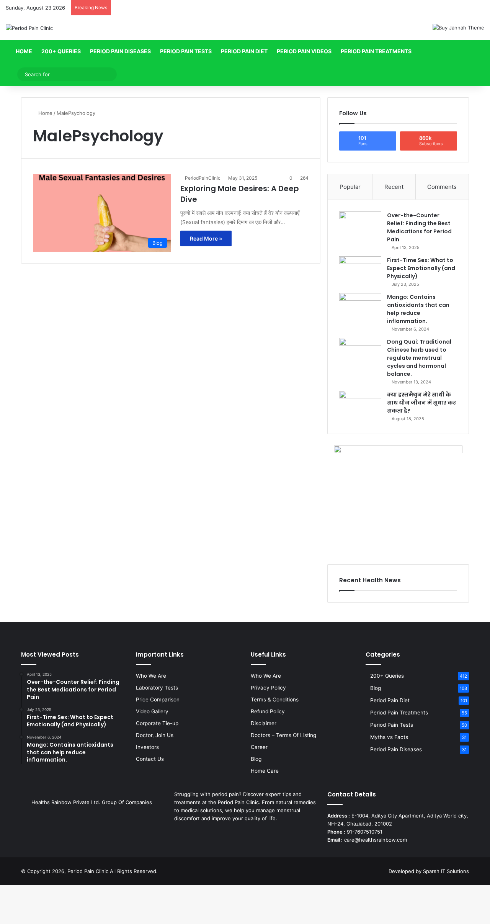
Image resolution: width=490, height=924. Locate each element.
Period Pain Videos (304, 51)
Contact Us (150, 759)
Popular (350, 186)
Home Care (265, 771)
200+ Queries (61, 51)
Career (259, 747)
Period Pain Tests (186, 51)
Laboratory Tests (157, 688)
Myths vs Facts (389, 737)
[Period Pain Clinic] (29, 28)
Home (23, 51)
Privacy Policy (268, 688)
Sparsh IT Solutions (446, 871)
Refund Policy (268, 711)
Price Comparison (158, 699)
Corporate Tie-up (157, 723)
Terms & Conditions (275, 699)
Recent (393, 186)
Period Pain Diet (244, 51)
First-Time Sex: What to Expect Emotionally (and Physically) (421, 268)
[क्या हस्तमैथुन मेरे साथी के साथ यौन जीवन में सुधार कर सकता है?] (360, 405)
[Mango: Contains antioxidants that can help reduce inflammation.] (360, 307)
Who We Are (151, 676)
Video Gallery (152, 711)
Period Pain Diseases (120, 51)
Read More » (206, 238)
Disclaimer (263, 723)
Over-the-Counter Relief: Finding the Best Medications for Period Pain (419, 227)
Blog (256, 759)
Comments (442, 186)
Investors (147, 747)
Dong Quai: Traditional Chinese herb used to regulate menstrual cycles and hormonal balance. (419, 358)
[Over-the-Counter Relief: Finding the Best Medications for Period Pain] (360, 225)
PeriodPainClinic (202, 178)
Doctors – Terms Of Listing (283, 735)
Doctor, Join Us (154, 735)
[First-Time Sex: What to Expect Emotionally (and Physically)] (360, 270)
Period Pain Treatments (376, 51)
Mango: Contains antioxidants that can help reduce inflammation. (418, 309)
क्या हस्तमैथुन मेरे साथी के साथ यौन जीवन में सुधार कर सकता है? (421, 402)
